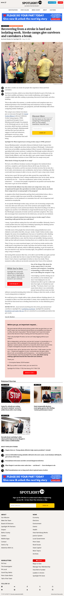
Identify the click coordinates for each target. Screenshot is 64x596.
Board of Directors (7, 523)
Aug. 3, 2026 (37, 384)
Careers (3, 536)
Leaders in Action (38, 573)
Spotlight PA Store (39, 576)
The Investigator (6, 566)
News (35, 515)
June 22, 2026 (5, 415)
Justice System (37, 536)
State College (25, 10)
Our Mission (5, 517)
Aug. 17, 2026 (5, 384)
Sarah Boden (10, 317)
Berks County (36, 10)
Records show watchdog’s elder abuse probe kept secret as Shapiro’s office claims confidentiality (13, 439)
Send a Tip (4, 545)
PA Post (3, 563)
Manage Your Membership (41, 567)
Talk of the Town (6, 578)
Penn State (36, 542)
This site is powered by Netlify (16, 594)
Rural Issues (37, 545)
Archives (35, 554)
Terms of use (54, 594)
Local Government (39, 539)
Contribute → (14, 284)
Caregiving (5, 26)
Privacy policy (60, 594)
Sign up (45, 505)
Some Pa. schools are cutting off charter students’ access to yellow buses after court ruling (11, 408)
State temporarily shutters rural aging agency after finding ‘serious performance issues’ (44, 408)
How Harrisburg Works (40, 532)
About (45, 10)
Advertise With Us (7, 548)
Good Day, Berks (6, 572)
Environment (37, 523)
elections (53, 10)
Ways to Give (37, 564)
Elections (36, 520)
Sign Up (42, 133)
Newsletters (6, 560)
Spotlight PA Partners (8, 526)
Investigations (13, 10)
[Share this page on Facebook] (2, 91)
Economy (36, 517)
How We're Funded (39, 570)
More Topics (37, 551)
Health (35, 530)
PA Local (4, 569)
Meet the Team (6, 520)
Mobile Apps (5, 539)
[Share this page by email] (2, 88)
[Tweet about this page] (2, 94)
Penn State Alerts (7, 575)
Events (35, 526)
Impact (3, 530)
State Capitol (37, 548)
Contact (3, 542)
